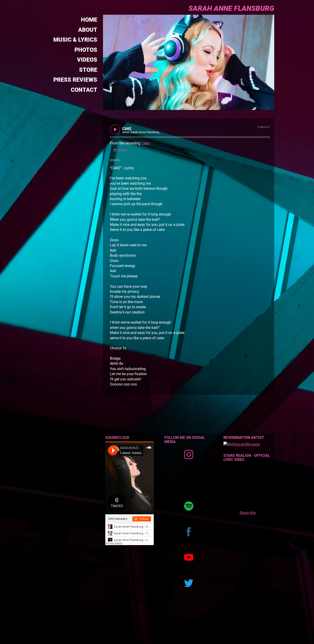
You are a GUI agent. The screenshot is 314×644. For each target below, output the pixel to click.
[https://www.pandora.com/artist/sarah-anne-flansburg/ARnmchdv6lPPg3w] (188, 480)
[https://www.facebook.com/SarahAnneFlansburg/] (188, 531)
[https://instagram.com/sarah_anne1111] (188, 454)
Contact (84, 89)
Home (89, 19)
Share (123, 150)
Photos (85, 49)
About (87, 29)
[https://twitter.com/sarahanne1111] (188, 583)
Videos (87, 59)
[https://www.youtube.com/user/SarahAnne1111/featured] (188, 557)
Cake (145, 143)
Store (88, 69)
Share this (248, 513)
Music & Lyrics (75, 39)
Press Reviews (75, 79)
